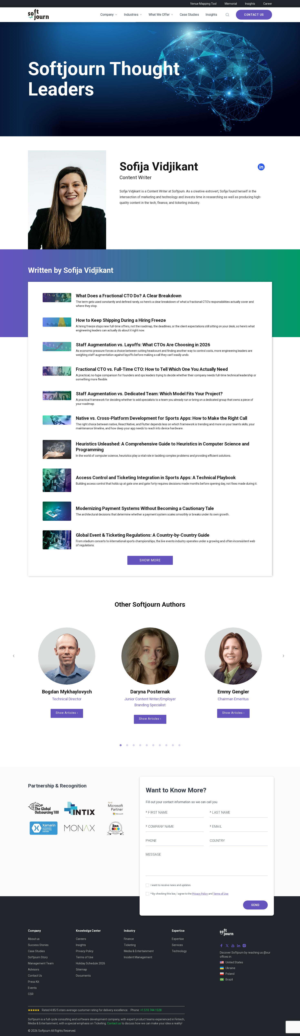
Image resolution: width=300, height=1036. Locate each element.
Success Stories (38, 945)
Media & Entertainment (139, 951)
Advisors (33, 969)
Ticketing (130, 945)
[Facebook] (221, 945)
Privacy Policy (200, 893)
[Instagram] (244, 945)
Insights (250, 3)
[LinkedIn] (238, 945)
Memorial (231, 3)
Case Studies (36, 951)
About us (34, 939)
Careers (81, 939)
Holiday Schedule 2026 (90, 963)
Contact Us (254, 14)
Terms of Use (220, 893)
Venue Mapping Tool (203, 3)
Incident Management (138, 957)
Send (255, 905)
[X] (227, 945)
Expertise (178, 939)
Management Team (41, 963)
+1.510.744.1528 (151, 1010)
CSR (30, 994)
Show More (150, 560)
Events (32, 987)
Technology (179, 951)
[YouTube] (232, 945)
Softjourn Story (38, 957)
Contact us (114, 1023)
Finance (129, 939)
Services (177, 945)
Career (267, 3)
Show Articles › (67, 712)
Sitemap (81, 969)
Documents (83, 975)
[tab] (121, 745)
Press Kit (33, 981)
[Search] (227, 14)
